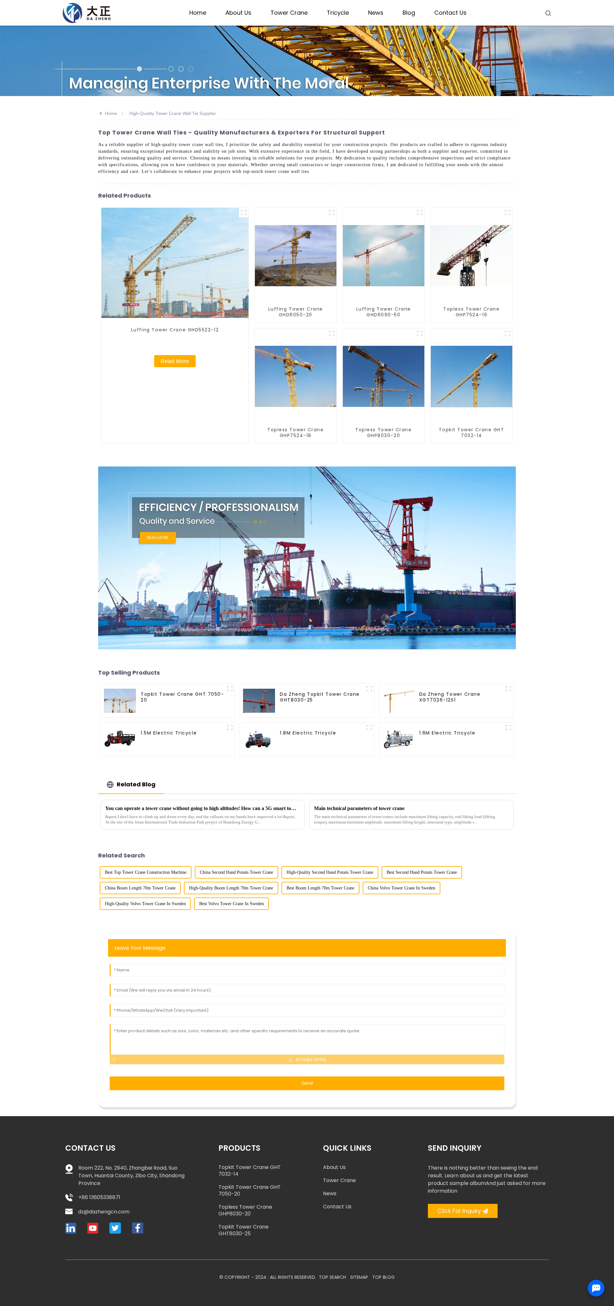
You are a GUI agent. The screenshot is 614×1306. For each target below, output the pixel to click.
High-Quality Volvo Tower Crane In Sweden (145, 903)
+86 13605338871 (99, 1197)
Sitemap (359, 1277)
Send (307, 1083)
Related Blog (136, 784)
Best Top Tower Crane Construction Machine (145, 872)
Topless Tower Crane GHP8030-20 (245, 1210)
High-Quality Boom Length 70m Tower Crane (231, 888)
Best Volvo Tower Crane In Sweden (231, 903)
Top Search (332, 1277)
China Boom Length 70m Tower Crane (140, 888)
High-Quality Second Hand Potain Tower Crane (330, 872)
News (329, 1193)
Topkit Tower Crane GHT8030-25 (243, 1230)
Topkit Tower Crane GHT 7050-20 (249, 1190)
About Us (334, 1167)
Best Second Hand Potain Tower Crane (422, 872)
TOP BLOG (383, 1277)
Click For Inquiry (459, 1211)
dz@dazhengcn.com (104, 1211)
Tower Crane (339, 1180)
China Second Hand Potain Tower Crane (236, 872)
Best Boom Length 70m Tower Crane (320, 888)
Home (111, 113)
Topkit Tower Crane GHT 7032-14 (249, 1171)
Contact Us (337, 1206)
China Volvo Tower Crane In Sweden (401, 888)
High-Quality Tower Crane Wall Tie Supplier (172, 113)
